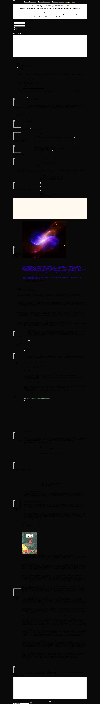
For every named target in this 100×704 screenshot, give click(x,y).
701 (20, 439)
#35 (24, 369)
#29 (41, 174)
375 (20, 336)
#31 (18, 286)
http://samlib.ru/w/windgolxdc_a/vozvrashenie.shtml (33, 280)
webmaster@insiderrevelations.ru (69, 8)
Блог (73, 2)
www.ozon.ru (31, 330)
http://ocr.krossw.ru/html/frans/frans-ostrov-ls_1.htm (35, 519)
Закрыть (85, 21)
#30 (22, 219)
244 (14, 107)
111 (26, 336)
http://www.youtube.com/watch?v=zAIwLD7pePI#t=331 (51, 453)
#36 (25, 430)
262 (20, 106)
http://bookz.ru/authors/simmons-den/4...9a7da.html (28, 84)
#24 (27, 119)
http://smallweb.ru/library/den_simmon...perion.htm (27, 83)
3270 (20, 189)
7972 (20, 255)
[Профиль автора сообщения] (17, 105)
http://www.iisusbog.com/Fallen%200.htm (25, 290)
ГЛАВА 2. (24, 526)
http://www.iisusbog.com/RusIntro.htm (25, 289)
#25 (35, 132)
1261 (20, 674)
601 (20, 507)
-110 (19, 361)
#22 (28, 93)
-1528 (20, 508)
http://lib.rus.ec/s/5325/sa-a (30, 82)
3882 (28, 140)
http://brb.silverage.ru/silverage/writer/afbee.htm (34, 501)
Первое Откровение (30, 2)
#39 (23, 524)
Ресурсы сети (17, 33)
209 (20, 673)
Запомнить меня (19, 27)
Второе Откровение (44, 2)
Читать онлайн (43, 164)
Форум (68, 2)
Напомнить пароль (18, 30)
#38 (25, 487)
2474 (20, 440)
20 (19, 398)
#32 (29, 328)
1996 (20, 140)
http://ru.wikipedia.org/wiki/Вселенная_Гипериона (33, 88)
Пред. (19, 34)
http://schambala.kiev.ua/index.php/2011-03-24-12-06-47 (36, 376)
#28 (18, 168)
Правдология (57, 12)
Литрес (50, 122)
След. (25, 34)
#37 (40, 446)
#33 (18, 342)
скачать (42, 193)
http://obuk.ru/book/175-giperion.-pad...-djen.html (27, 85)
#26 (34, 143)
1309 (20, 359)
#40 (26, 667)
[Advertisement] (50, 46)
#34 (25, 348)
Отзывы (41, 165)
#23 (18, 113)
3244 (20, 254)
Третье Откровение (58, 2)
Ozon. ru (42, 188)
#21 (18, 63)
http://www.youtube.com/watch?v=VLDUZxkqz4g (34, 382)
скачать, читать (43, 184)
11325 (28, 189)
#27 (40, 157)
